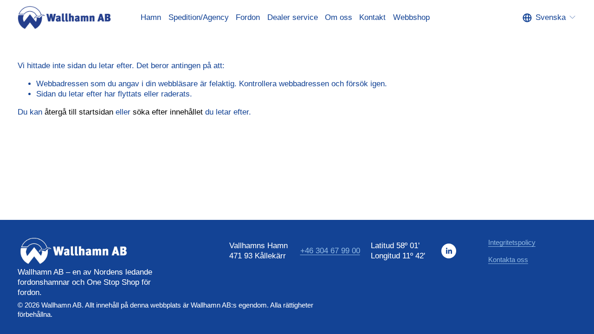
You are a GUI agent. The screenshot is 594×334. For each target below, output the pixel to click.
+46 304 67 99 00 (330, 250)
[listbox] (549, 17)
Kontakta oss (508, 259)
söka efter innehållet (168, 112)
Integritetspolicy (512, 242)
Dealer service (292, 17)
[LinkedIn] (448, 251)
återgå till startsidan (79, 112)
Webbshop (411, 17)
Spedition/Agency (198, 17)
